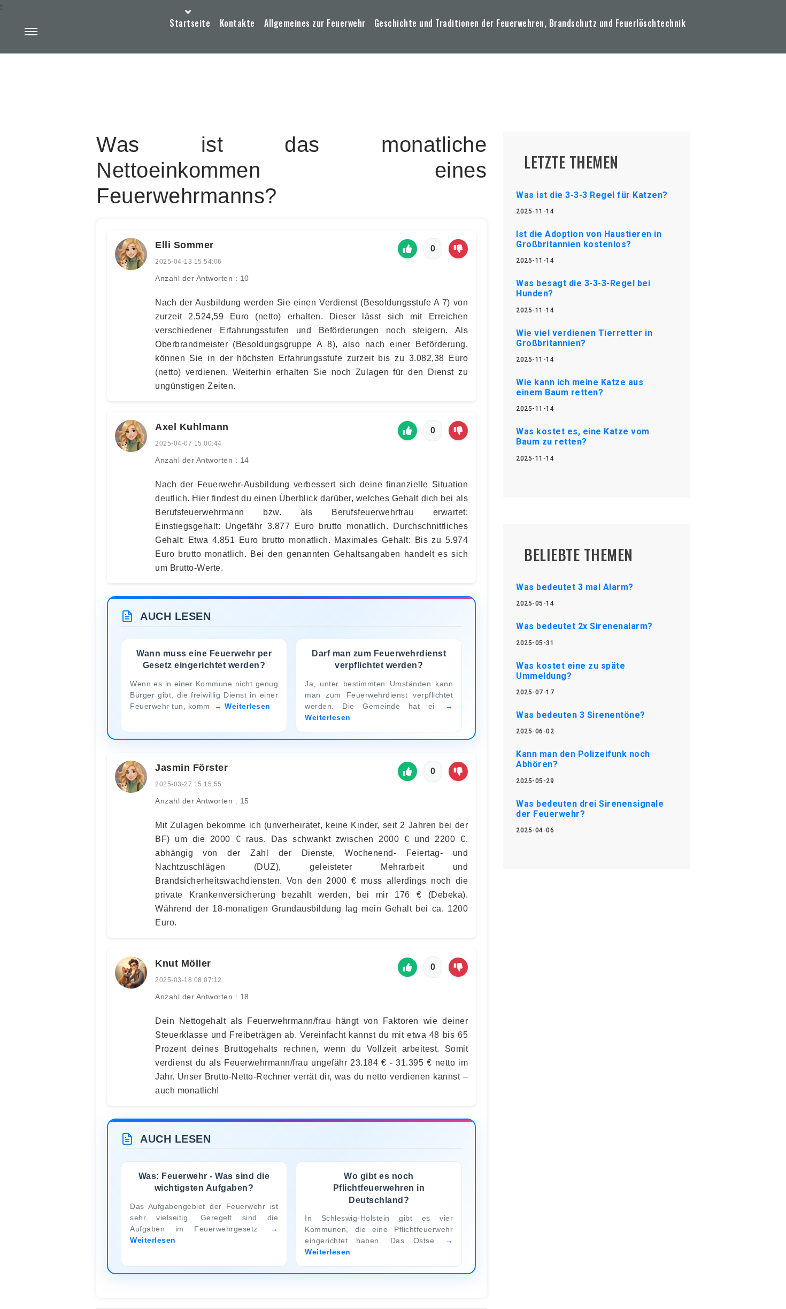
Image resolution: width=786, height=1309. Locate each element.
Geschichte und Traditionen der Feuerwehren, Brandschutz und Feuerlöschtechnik (530, 23)
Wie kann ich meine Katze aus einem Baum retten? (579, 387)
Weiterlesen (248, 706)
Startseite (189, 23)
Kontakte (237, 23)
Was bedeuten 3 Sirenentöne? (580, 715)
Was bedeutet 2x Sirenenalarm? (584, 626)
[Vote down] (458, 248)
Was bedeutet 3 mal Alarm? (575, 587)
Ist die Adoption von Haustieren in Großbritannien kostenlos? (588, 239)
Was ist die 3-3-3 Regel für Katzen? (592, 195)
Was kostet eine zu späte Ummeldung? (570, 671)
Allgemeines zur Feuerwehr (315, 23)
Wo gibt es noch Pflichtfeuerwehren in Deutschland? (379, 1188)
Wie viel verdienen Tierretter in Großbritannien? (584, 338)
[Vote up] (407, 248)
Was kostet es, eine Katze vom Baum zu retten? (583, 436)
